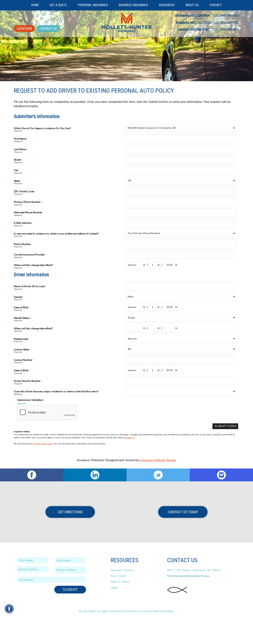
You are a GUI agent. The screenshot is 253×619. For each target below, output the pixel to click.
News (114, 587)
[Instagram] (221, 474)
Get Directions (70, 512)
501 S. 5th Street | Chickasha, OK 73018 (193, 570)
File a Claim (118, 576)
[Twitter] (158, 474)
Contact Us (48, 28)
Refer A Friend (120, 582)
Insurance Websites (90, 460)
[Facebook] (31, 474)
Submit (70, 589)
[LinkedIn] (95, 474)
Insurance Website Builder (158, 460)
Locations (24, 28)
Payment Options (122, 570)
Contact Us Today (183, 512)
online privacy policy (43, 443)
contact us (130, 437)
